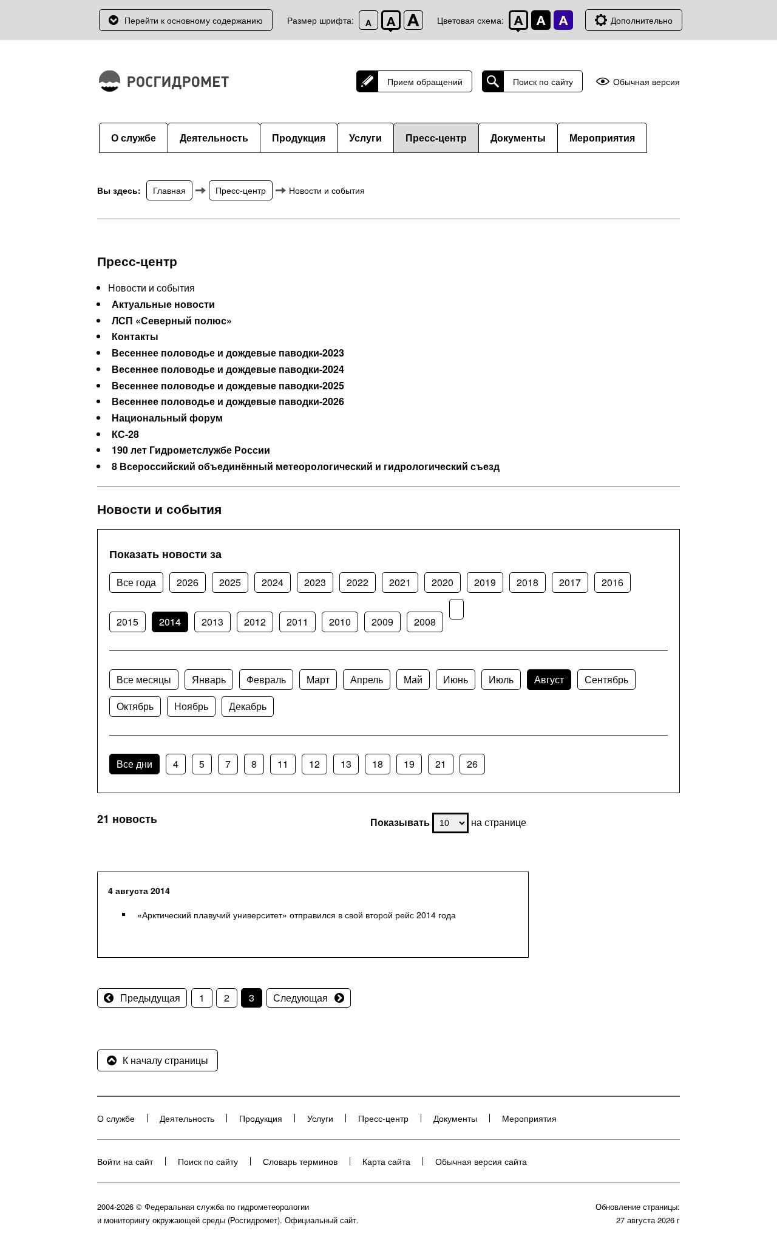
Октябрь (135, 706)
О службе (133, 138)
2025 (230, 582)
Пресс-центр (436, 138)
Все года (136, 582)
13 (346, 764)
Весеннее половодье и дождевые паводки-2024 (228, 369)
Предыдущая (150, 998)
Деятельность (214, 138)
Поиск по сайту (543, 81)
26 (472, 764)
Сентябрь (606, 679)
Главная (169, 190)
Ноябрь (191, 706)
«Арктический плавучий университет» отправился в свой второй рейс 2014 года (296, 915)
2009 (382, 622)
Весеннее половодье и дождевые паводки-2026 (228, 401)
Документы (518, 138)
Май (413, 679)
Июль (501, 679)
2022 (357, 582)
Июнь (455, 679)
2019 (485, 582)
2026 (187, 582)
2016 (612, 582)
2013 (212, 622)
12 (314, 764)
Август (549, 679)
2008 (425, 622)
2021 (400, 582)
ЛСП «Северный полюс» (172, 320)
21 (440, 764)
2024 (272, 582)
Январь (209, 679)
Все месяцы (144, 679)
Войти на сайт (125, 1161)
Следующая (300, 998)
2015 (127, 622)
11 (282, 764)
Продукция (298, 138)
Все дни (134, 764)
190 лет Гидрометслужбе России (191, 450)
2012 (255, 622)
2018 (527, 582)
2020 (442, 582)
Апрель (366, 679)
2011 (297, 622)
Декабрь (247, 706)
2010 (340, 622)
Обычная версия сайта (481, 1161)
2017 (570, 582)
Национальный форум (167, 418)
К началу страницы (165, 1060)
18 (377, 764)
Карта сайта (386, 1161)
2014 (170, 622)
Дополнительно (642, 20)
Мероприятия (602, 138)
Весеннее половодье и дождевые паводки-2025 (228, 385)
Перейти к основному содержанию (193, 20)
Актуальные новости (163, 304)
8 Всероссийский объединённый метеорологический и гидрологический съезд (306, 466)
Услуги (365, 138)
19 (409, 764)
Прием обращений (425, 81)
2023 (315, 582)
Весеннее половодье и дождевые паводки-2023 (228, 353)
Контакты (135, 336)
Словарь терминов (300, 1161)
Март (318, 679)
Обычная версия (646, 81)
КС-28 (125, 434)
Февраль (266, 679)
